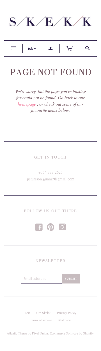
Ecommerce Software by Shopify (71, 333)
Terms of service (41, 320)
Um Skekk (43, 312)
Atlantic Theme (17, 333)
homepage (27, 104)
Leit (27, 312)
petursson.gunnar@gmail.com (50, 179)
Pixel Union (40, 333)
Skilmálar (64, 320)
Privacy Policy (66, 312)
